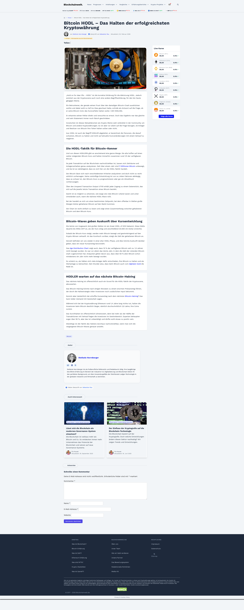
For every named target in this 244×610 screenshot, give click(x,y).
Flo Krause (74, 451)
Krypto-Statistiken (79, 567)
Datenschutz (156, 548)
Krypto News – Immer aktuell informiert (78, 422)
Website (67, 515)
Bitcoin (69, 336)
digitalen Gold (135, 264)
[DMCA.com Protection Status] (122, 589)
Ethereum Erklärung (79, 558)
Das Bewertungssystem (120, 562)
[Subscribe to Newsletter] (169, 4)
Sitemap (154, 556)
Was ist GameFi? (78, 571)
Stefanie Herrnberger (88, 358)
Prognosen (97, 4)
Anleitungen (110, 4)
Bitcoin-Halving (131, 296)
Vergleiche (123, 4)
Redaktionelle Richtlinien (121, 567)
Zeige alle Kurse (167, 116)
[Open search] (178, 4)
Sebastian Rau (87, 387)
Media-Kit (115, 571)
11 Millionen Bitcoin (127, 166)
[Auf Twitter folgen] (75, 365)
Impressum (155, 544)
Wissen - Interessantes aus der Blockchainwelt (79, 38)
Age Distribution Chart (79, 248)
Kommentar (69, 481)
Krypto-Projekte (157, 4)
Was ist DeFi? (77, 553)
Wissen (70, 17)
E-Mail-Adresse (71, 509)
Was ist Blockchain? (79, 544)
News (89, 4)
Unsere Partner (117, 558)
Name (67, 503)
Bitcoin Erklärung (78, 548)
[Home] (64, 17)
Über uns (115, 544)
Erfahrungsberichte (139, 4)
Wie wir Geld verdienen (120, 553)
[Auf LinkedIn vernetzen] (72, 365)
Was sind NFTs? (77, 562)
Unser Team (116, 548)
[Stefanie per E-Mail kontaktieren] (68, 365)
